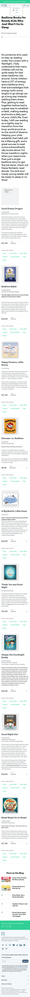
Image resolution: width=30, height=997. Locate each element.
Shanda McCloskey (14, 292)
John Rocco (12, 823)
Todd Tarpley (6, 821)
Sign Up (25, 961)
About (3, 976)
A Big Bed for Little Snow (14, 511)
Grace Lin (5, 514)
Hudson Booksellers (15, 256)
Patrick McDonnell (8, 590)
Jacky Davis (6, 212)
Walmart (4, 260)
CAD (16, 12)
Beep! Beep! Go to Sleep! (14, 817)
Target (24, 256)
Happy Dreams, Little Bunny (12, 363)
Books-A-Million (23, 253)
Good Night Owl (9, 734)
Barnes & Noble (13, 253)
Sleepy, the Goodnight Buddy (12, 656)
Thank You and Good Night (11, 586)
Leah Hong (6, 368)
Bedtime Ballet (9, 286)
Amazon (4, 253)
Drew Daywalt (7, 661)
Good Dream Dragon (12, 208)
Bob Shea (5, 442)
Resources (4, 980)
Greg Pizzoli (6, 738)
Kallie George (6, 290)
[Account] (24, 5)
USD (16, 10)
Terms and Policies (6, 984)
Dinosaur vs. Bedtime (12, 438)
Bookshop (5, 256)
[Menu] (2, 5)
